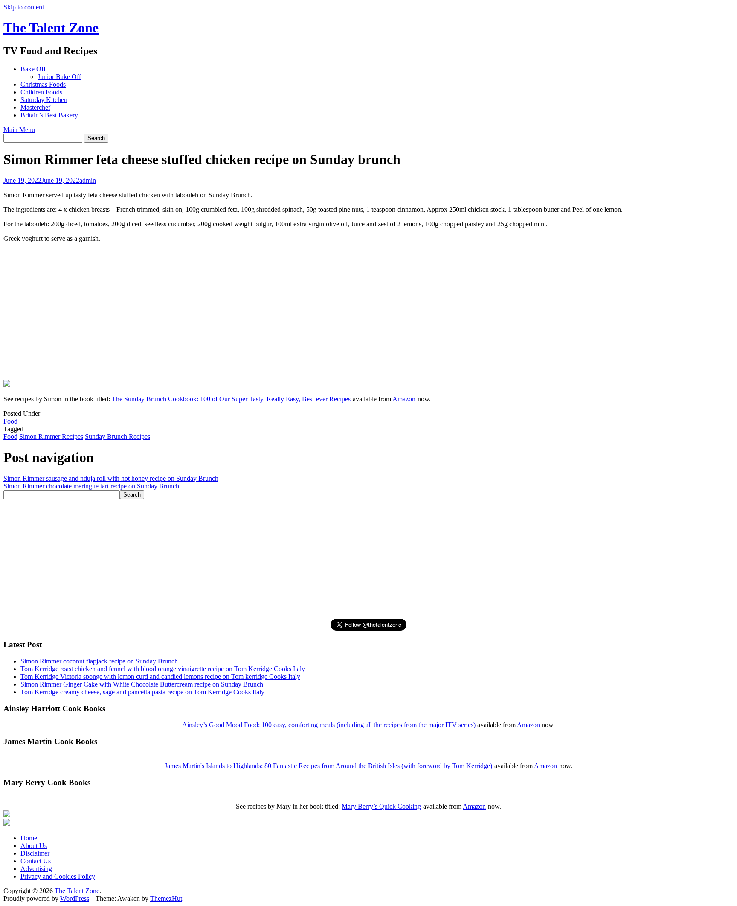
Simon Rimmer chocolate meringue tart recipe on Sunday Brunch (91, 486)
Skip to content (23, 7)
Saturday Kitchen (43, 99)
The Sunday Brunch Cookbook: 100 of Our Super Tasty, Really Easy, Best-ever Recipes (231, 399)
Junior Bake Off (59, 76)
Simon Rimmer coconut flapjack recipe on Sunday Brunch (99, 661)
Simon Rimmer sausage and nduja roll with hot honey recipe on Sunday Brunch (110, 478)
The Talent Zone (51, 27)
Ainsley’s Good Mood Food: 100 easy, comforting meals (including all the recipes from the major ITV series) (329, 724)
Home (28, 838)
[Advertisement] (67, 318)
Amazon (403, 399)
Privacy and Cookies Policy (57, 876)
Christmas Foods (43, 84)
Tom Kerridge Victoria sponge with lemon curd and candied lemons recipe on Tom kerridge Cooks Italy (160, 676)
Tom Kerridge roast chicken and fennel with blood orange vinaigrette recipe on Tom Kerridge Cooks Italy (162, 668)
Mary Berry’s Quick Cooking (381, 806)
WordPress (74, 898)
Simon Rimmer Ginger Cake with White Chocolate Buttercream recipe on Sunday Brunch (141, 684)
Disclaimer (34, 853)
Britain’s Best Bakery (49, 115)
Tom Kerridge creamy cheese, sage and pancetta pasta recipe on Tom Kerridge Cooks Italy (142, 692)
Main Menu (19, 129)
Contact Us (35, 861)
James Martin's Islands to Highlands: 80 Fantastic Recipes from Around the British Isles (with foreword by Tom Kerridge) (328, 765)
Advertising (36, 868)
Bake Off (33, 69)
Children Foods (41, 92)
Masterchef (35, 107)
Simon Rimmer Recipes (51, 436)
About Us (33, 845)
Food (10, 421)
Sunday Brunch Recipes (117, 436)
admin (87, 180)
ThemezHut (166, 898)
